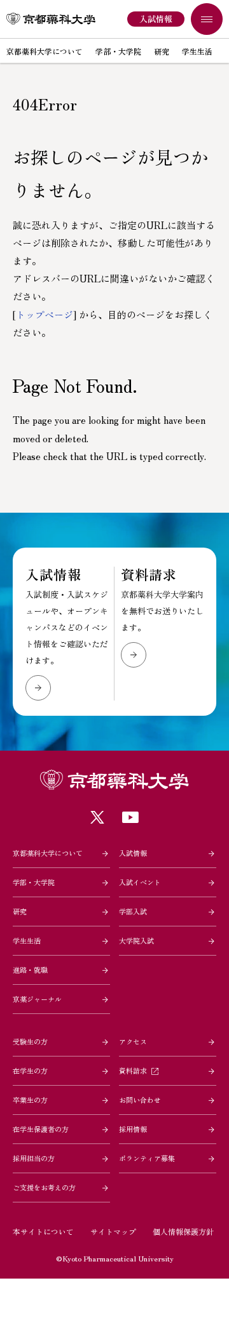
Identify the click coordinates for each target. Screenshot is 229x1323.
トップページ (44, 314)
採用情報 (133, 1129)
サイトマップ (113, 1231)
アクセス (133, 1041)
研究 (20, 911)
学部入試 (133, 911)
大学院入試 (136, 940)
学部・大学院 (34, 882)
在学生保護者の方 (41, 1129)
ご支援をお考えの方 (44, 1187)
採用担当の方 (34, 1158)
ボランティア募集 (147, 1158)
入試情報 (133, 853)
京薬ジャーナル (37, 999)
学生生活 (27, 940)
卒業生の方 (30, 1100)
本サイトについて (43, 1231)
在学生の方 (30, 1070)
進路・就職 (30, 969)
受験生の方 (30, 1041)
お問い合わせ (140, 1100)
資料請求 (133, 1070)
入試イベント (140, 882)
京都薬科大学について (48, 853)
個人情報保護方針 (183, 1231)
